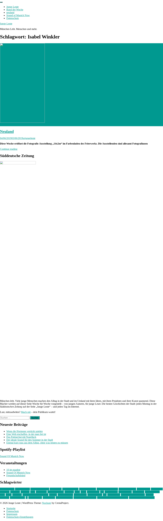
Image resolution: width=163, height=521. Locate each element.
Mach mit (26, 412)
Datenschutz (12, 18)
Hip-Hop (25, 491)
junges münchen (55, 491)
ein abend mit (143, 489)
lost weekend (111, 491)
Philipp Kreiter (94, 494)
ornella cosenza (65, 494)
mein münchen (152, 491)
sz (27, 497)
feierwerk (5, 491)
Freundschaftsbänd (15, 475)
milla (2, 494)
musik (9, 494)
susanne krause (17, 497)
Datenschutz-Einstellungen (19, 517)
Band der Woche (14, 9)
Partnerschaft (80, 494)
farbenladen (157, 489)
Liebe (83, 491)
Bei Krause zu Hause (107, 489)
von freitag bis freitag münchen (112, 497)
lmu (102, 491)
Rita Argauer (113, 494)
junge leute (41, 491)
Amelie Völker (22, 489)
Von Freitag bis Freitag (85, 497)
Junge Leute (12, 6)
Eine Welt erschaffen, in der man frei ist (26, 434)
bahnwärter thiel (70, 489)
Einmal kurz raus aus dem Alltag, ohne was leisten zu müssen (37, 442)
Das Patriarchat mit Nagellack (21, 437)
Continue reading (8, 149)
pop (105, 494)
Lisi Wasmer (93, 491)
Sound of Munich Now (18, 15)
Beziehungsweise (127, 489)
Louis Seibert (125, 491)
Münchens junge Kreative (35, 494)
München (17, 494)
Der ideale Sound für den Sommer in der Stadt (29, 440)
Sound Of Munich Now (12, 456)
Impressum (11, 514)
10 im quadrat (13, 469)
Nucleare (46, 503)
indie (32, 491)
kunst (77, 491)
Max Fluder (138, 491)
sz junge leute (35, 497)
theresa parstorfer (64, 497)
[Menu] (1, 2)
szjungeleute (29, 138)
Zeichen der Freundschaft (142, 497)
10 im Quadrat (7, 489)
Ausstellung (56, 489)
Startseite (10, 508)
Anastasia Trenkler (39, 489)
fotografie (15, 491)
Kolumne (69, 491)
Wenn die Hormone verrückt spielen (24, 431)
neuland (10, 12)
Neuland (7, 131)
